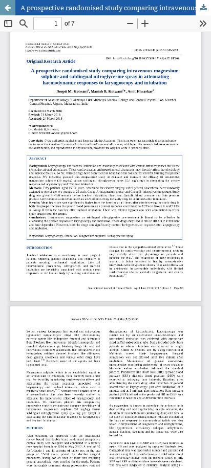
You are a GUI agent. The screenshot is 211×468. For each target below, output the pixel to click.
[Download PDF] (203, 7)
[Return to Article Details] (7, 7)
